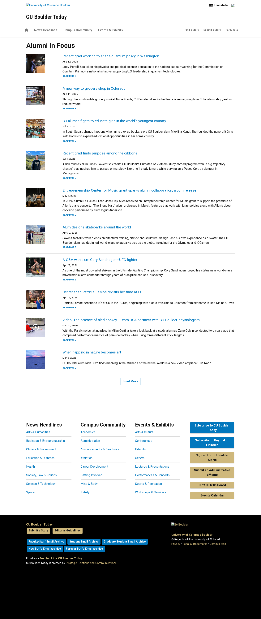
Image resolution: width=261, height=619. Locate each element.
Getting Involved (91, 475)
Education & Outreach (40, 458)
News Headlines (45, 30)
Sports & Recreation (148, 484)
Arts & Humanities (38, 432)
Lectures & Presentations (152, 466)
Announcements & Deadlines (100, 449)
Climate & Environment (41, 449)
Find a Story (192, 29)
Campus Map (218, 544)
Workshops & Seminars (150, 492)
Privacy (175, 544)
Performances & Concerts (152, 475)
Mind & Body (89, 484)
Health (30, 466)
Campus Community (77, 30)
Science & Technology (41, 484)
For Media (231, 29)
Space (30, 492)
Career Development (94, 466)
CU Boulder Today (46, 16)
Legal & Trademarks (195, 544)
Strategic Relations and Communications (91, 563)
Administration (90, 441)
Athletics (86, 458)
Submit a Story (212, 29)
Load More (130, 381)
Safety (85, 492)
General (140, 458)
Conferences (143, 441)
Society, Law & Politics (41, 475)
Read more (69, 76)
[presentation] (39, 63)
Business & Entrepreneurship (45, 441)
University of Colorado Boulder (191, 534)
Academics (88, 432)
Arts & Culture (144, 432)
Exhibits (140, 449)
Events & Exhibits (110, 30)
